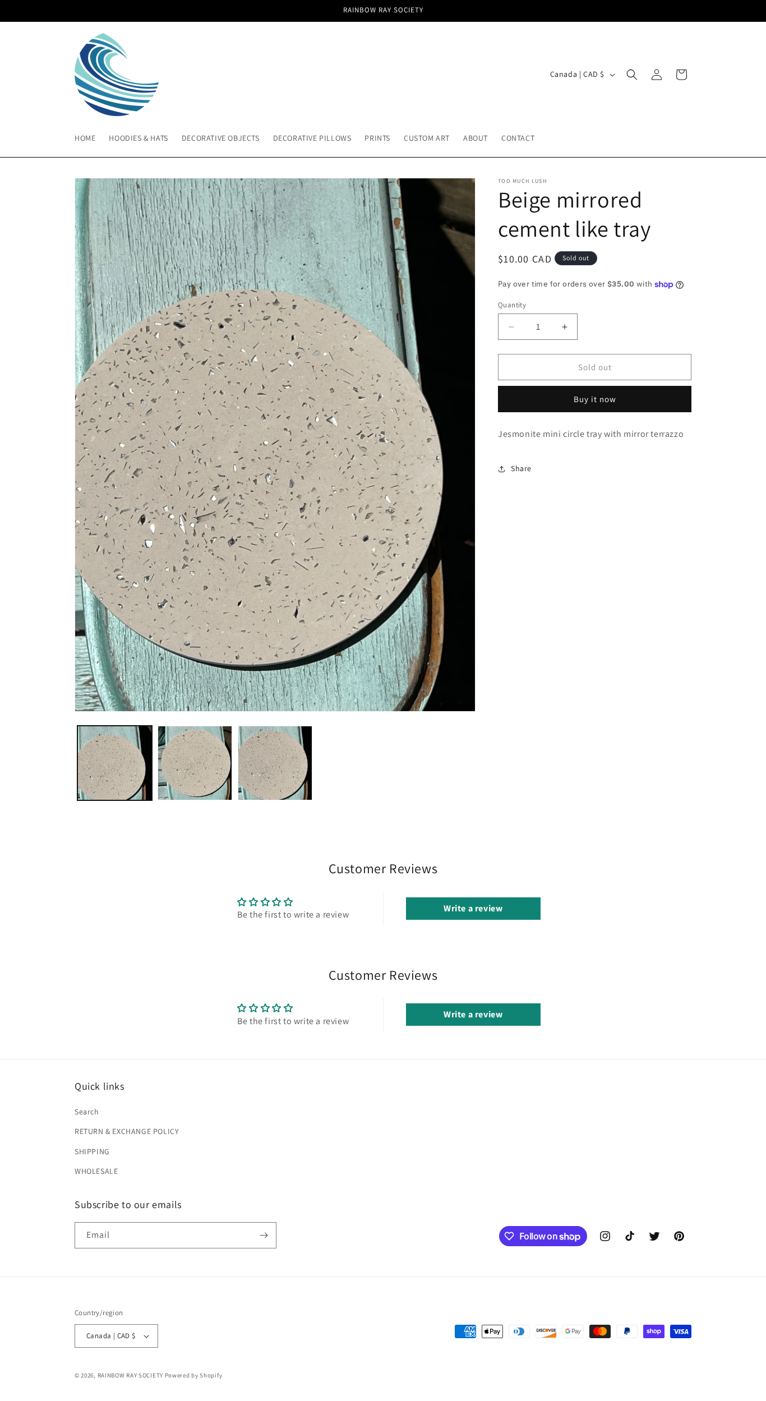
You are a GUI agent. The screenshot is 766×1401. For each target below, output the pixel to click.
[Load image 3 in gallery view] (275, 763)
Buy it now (595, 399)
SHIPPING (92, 1151)
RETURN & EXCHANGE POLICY (127, 1131)
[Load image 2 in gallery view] (195, 763)
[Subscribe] (263, 1235)
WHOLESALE (96, 1171)
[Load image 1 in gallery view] (114, 763)
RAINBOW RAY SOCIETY (130, 1375)
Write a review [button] (473, 908)
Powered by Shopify (194, 1375)
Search (87, 1112)
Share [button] (521, 469)
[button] (632, 74)
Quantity (512, 305)
